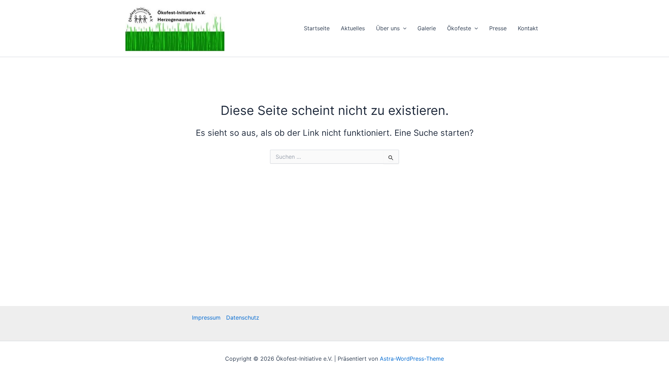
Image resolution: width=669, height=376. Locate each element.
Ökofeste (459, 28)
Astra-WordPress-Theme (412, 358)
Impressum (206, 317)
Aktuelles (353, 28)
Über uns (388, 28)
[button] (403, 28)
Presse (498, 28)
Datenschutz (242, 317)
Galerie (426, 28)
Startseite (317, 28)
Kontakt (528, 28)
